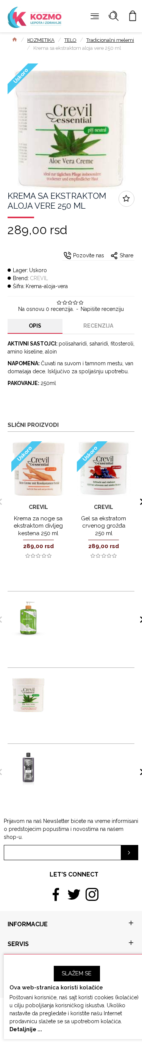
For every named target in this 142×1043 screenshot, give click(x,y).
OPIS (35, 326)
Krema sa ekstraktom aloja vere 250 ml (88, 681)
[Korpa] (132, 16)
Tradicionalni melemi (110, 40)
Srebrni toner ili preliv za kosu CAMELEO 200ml (86, 757)
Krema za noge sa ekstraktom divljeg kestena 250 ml (38, 526)
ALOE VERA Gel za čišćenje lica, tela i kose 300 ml (87, 605)
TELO (70, 40)
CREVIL (39, 278)
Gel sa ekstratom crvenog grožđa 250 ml (103, 526)
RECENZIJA (98, 326)
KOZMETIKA (41, 40)
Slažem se (77, 973)
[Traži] (113, 16)
